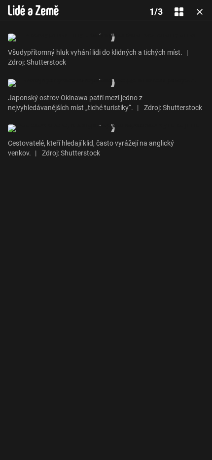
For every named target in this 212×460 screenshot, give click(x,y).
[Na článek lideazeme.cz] (33, 10)
